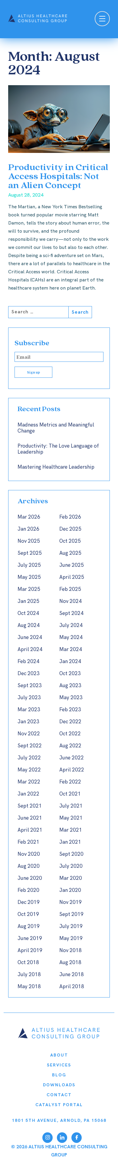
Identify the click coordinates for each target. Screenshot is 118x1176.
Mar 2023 (29, 710)
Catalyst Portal (59, 1104)
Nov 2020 (29, 854)
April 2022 (71, 770)
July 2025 (29, 565)
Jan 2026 (28, 529)
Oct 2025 (70, 541)
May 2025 (29, 577)
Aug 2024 (29, 625)
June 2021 (30, 818)
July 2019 (71, 926)
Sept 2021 (30, 806)
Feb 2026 (70, 517)
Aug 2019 (29, 926)
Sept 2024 (71, 613)
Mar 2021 (70, 830)
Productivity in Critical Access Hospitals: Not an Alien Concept (58, 175)
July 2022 (29, 758)
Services (59, 1065)
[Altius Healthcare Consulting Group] (59, 1037)
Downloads (59, 1085)
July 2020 (71, 866)
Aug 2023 (70, 686)
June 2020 (30, 878)
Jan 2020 (70, 890)
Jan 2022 (28, 794)
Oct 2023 (70, 674)
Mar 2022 (29, 782)
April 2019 (30, 951)
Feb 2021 (28, 842)
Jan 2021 (70, 842)
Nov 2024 (70, 601)
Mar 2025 (29, 589)
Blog (59, 1075)
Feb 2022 (70, 782)
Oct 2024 (28, 613)
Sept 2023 (30, 686)
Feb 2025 (70, 589)
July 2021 (71, 806)
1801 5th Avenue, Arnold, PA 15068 (59, 1120)
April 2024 (30, 650)
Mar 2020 (70, 878)
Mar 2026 (29, 517)
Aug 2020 (29, 866)
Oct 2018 (28, 963)
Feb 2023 (70, 710)
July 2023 (29, 698)
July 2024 (71, 625)
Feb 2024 (28, 662)
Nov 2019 (70, 902)
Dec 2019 (29, 902)
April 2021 (30, 830)
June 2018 (71, 975)
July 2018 (29, 975)
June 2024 (30, 638)
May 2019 (71, 939)
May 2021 (71, 818)
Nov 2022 (29, 734)
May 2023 (71, 698)
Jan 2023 (28, 722)
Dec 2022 (70, 722)
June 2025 (71, 565)
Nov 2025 (29, 541)
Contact (59, 1094)
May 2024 (71, 638)
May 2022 (29, 770)
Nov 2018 (70, 951)
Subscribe (32, 342)
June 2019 (30, 939)
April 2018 (71, 987)
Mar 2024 (70, 650)
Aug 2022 (70, 746)
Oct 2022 (70, 734)
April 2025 (71, 577)
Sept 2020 (71, 854)
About (59, 1055)
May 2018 (29, 987)
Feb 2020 (28, 890)
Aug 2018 (70, 963)
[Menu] (102, 19)
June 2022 (71, 758)
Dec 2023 (29, 674)
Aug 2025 (70, 553)
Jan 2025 (28, 601)
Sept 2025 (30, 553)
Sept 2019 (71, 914)
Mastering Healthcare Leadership (56, 467)
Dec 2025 (70, 529)
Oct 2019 (28, 914)
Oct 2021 (70, 794)
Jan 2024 (70, 662)
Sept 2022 (30, 746)
